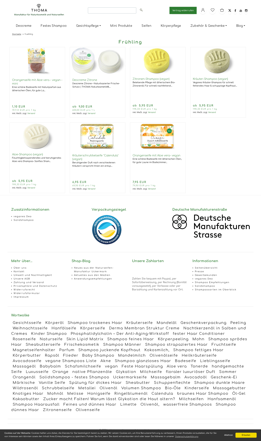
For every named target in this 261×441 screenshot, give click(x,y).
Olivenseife (88, 410)
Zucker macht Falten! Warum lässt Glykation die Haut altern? (109, 399)
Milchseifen (191, 399)
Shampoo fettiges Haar (198, 350)
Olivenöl (109, 388)
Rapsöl (52, 355)
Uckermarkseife (130, 377)
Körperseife (92, 328)
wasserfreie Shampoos (187, 404)
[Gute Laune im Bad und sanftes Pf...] (157, 150)
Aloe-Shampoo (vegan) (27, 154)
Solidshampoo (24, 220)
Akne (105, 361)
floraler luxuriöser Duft (190, 372)
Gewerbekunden (206, 275)
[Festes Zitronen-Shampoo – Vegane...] (157, 61)
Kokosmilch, (156, 350)
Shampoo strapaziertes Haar (176, 345)
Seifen (146, 25)
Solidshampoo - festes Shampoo (74, 377)
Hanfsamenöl (222, 399)
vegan (111, 366)
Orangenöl (24, 377)
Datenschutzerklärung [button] (186, 437)
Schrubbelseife (58, 388)
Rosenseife (24, 339)
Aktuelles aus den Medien (92, 275)
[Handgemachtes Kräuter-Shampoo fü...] (218, 61)
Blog (239, 25)
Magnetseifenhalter (34, 350)
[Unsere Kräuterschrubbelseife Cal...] (97, 150)
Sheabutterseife (43, 345)
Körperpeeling (173, 339)
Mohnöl (55, 394)
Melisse (75, 394)
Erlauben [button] (246, 435)
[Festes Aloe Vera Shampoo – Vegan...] (37, 136)
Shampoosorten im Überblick (215, 289)
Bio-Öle (173, 388)
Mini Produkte (121, 25)
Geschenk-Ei (224, 377)
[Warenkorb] (222, 10)
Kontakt (19, 271)
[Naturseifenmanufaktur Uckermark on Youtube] (240, 10)
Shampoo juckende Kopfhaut (109, 350)
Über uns (20, 268)
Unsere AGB (22, 279)
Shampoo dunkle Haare (219, 383)
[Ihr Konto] (202, 10)
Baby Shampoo (98, 355)
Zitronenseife (57, 410)
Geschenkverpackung (203, 323)
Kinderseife (197, 388)
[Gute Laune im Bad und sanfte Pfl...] (37, 74)
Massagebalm (166, 377)
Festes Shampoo (54, 25)
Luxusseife (37, 372)
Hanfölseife (64, 328)
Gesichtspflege (87, 25)
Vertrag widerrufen (183, 10)
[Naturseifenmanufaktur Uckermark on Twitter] (229, 10)
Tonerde (199, 366)
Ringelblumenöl (131, 394)
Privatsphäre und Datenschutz (35, 286)
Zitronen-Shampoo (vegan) (151, 78)
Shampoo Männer (122, 345)
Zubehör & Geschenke (207, 25)
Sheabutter (138, 383)
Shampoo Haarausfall (36, 404)
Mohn (198, 339)
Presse (199, 271)
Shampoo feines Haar (130, 339)
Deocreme (23, 25)
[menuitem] (23, 26)
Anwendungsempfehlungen (93, 279)
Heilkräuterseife (199, 355)
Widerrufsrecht (24, 289)
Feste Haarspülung (142, 366)
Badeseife (185, 361)
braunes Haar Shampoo (202, 394)
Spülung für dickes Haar (95, 383)
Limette (128, 404)
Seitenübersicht (206, 268)
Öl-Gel (239, 394)
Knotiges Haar (28, 394)
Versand (31, 113)
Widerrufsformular (27, 293)
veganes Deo (23, 216)
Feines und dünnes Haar (89, 404)
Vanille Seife (52, 383)
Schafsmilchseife (83, 366)
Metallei (87, 388)
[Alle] (141, 10)
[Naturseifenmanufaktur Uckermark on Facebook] (235, 10)
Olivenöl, (150, 404)
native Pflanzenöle (92, 372)
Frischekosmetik (81, 345)
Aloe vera (177, 366)
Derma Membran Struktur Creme (144, 328)
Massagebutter (229, 388)
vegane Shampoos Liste (71, 361)
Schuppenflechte (172, 383)
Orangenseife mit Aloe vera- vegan (156, 155)
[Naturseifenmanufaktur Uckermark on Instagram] (246, 10)
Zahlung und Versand (29, 282)
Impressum (21, 297)
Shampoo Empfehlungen (212, 282)
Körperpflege (171, 25)
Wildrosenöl (25, 388)
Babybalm (50, 366)
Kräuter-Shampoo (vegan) (210, 78)
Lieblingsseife (215, 361)
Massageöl (24, 366)
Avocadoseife (27, 361)
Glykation (126, 372)
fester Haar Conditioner (199, 334)
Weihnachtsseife (30, 328)
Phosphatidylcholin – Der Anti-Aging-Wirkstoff (120, 334)
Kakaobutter (26, 399)
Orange (60, 372)
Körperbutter (27, 355)
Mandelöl (167, 323)
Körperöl (54, 323)
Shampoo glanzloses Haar (143, 361)
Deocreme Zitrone (84, 80)
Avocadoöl (195, 377)
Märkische (24, 383)
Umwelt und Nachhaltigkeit (33, 275)
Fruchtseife (224, 345)
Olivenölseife (164, 355)
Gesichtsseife (27, 323)
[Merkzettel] (212, 10)
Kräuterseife (139, 323)
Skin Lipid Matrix (84, 339)
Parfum (67, 350)
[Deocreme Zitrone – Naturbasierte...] (97, 74)
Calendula (162, 394)
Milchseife (151, 372)
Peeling (238, 323)
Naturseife (51, 339)
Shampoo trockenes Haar (95, 323)
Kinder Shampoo (49, 334)
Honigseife (99, 394)
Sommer (228, 372)
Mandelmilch (132, 355)
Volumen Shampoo (141, 388)
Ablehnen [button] (228, 435)
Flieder (70, 355)
